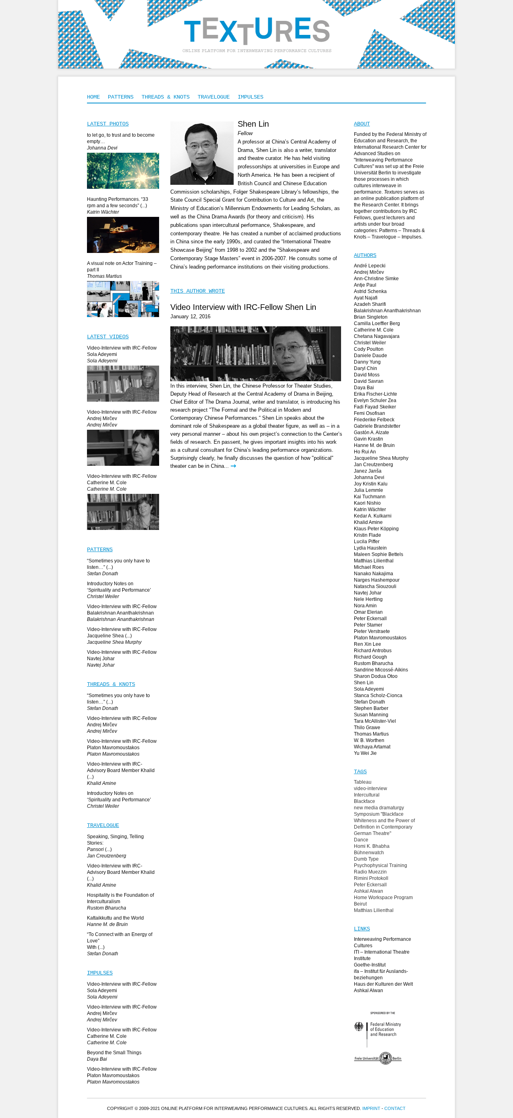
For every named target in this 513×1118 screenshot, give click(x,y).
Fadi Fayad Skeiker (375, 407)
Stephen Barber (371, 708)
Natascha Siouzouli (375, 586)
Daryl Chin (365, 368)
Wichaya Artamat (372, 747)
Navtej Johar (368, 593)
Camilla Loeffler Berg (377, 323)
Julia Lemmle (368, 490)
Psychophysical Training (380, 865)
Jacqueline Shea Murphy (381, 458)
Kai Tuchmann (370, 496)
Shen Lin (364, 682)
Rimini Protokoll (371, 878)
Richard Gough (370, 657)
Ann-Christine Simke (376, 278)
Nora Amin (365, 606)
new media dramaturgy (379, 808)
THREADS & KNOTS (165, 97)
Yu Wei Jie (365, 753)
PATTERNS (120, 97)
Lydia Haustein (370, 548)
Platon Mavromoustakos (380, 638)
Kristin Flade (367, 535)
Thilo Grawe (367, 727)
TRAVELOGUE (214, 97)
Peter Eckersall (370, 618)
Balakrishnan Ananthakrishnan (387, 310)
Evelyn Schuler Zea (375, 400)
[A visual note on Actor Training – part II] (123, 317)
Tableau (363, 782)
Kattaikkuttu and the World (115, 918)
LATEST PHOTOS (108, 124)
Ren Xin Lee (367, 644)
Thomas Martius (371, 734)
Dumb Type (366, 859)
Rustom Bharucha (373, 663)
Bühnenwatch (369, 852)
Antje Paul (365, 285)
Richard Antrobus (373, 650)
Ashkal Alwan (368, 891)
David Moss (367, 375)
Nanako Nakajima (373, 573)
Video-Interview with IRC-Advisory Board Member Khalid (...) (121, 770)
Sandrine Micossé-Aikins (381, 670)
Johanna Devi (369, 477)
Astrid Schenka (370, 291)
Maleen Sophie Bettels (378, 554)
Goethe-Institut (370, 965)
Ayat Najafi (366, 298)
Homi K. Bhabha (372, 846)
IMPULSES (250, 97)
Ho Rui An (365, 452)
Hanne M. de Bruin (374, 445)
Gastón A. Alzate (371, 432)
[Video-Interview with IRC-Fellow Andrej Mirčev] (123, 466)
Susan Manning (371, 715)
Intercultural (367, 795)
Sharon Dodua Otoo (376, 676)
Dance (361, 840)
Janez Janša (368, 471)
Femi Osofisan (369, 413)
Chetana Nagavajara (377, 336)
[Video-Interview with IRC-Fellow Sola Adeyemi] (123, 402)
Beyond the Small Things (114, 1052)
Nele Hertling (368, 599)
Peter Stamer (368, 625)
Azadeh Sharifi (370, 304)
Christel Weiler (370, 343)
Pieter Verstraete (372, 631)
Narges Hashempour (377, 580)
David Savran (369, 381)
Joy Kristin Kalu (371, 484)
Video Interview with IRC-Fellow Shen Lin (243, 307)
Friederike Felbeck (374, 420)
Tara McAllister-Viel (375, 721)
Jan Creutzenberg (373, 464)
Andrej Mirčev (369, 272)
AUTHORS (365, 255)
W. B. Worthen (369, 740)
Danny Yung (367, 362)
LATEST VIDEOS (108, 337)
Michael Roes (369, 567)
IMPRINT (371, 1108)
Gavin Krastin (368, 439)
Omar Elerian (368, 612)
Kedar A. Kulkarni (373, 516)
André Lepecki (370, 266)
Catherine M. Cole (374, 330)
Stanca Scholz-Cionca (378, 695)
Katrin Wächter (370, 509)
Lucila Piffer (367, 541)
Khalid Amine (368, 522)
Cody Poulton (369, 349)
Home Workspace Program (383, 897)
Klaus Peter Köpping (376, 529)
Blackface (364, 801)
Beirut (360, 904)
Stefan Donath (369, 702)
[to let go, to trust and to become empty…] (123, 189)
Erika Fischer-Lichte (375, 394)
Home (93, 97)
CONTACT (395, 1108)
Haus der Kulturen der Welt (383, 984)
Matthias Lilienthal (374, 561)
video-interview (370, 788)
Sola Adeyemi (369, 689)
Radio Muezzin (370, 872)
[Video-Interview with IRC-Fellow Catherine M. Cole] (123, 530)
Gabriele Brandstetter (377, 426)
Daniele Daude (370, 355)
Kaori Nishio (367, 503)
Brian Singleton (371, 317)
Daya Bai (364, 387)
